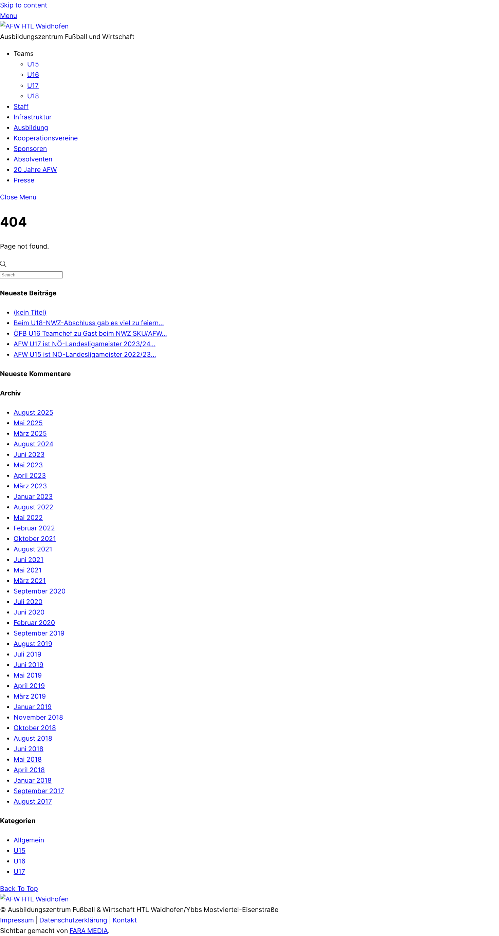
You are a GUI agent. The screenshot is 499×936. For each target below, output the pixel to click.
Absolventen (33, 159)
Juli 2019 (27, 654)
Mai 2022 (28, 517)
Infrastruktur (33, 117)
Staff (21, 106)
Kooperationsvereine (46, 138)
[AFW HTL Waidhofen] (34, 26)
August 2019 (33, 644)
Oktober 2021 (35, 538)
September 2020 (40, 591)
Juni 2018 (28, 749)
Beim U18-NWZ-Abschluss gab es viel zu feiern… (89, 323)
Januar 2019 (33, 707)
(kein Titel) (30, 312)
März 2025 (30, 433)
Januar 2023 (33, 496)
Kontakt (125, 920)
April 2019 (29, 686)
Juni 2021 (28, 559)
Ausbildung (31, 127)
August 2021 (33, 549)
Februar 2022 (34, 528)
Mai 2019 (28, 675)
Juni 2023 (29, 454)
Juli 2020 (28, 602)
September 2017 (39, 791)
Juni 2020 (29, 612)
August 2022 (33, 507)
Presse (24, 180)
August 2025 (33, 412)
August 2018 (33, 738)
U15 (33, 64)
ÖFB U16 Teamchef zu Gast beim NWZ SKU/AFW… (90, 333)
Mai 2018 (28, 759)
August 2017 (33, 801)
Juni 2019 (28, 665)
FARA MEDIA (89, 931)
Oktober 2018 (35, 728)
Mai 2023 (28, 465)
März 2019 (30, 696)
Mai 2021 (28, 570)
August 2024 (33, 444)
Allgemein (29, 840)
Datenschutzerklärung (73, 920)
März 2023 (30, 486)
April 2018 (29, 770)
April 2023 (30, 475)
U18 (33, 96)
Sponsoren (30, 148)
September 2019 (39, 633)
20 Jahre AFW (35, 169)
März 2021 (30, 581)
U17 (33, 85)
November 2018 (38, 717)
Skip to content (23, 5)
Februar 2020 (34, 623)
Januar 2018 (33, 780)
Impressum (17, 920)
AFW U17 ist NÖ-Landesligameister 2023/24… (84, 344)
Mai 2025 (28, 423)
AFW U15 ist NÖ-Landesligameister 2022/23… (85, 354)
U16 (33, 75)
